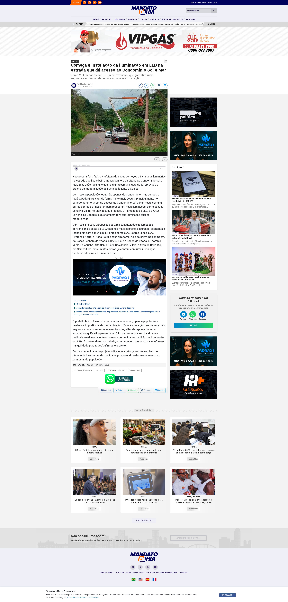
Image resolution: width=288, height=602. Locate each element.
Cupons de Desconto (173, 19)
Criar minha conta (187, 538)
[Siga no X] (95, 2)
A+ (165, 159)
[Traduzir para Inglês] (140, 579)
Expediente (138, 573)
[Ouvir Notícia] (76, 169)
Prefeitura (135, 370)
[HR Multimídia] (193, 112)
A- (157, 159)
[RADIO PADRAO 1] (193, 145)
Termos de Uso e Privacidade (159, 573)
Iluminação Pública (83, 370)
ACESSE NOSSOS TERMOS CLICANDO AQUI (83, 598)
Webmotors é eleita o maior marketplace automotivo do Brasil (87, 24)
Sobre (111, 573)
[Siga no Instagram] (89, 2)
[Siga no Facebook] (84, 2)
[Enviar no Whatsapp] (152, 85)
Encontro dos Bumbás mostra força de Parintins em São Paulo (143, 24)
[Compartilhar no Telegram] (159, 85)
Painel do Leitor (123, 573)
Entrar (77, 2)
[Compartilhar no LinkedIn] (165, 85)
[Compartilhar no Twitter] (146, 85)
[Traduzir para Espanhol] (147, 579)
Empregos (121, 19)
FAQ (176, 573)
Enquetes (190, 19)
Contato (155, 19)
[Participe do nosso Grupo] (119, 379)
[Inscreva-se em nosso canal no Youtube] (155, 567)
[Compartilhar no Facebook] (140, 85)
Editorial (107, 19)
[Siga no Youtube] (100, 2)
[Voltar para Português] (133, 579)
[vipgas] (144, 41)
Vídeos (144, 19)
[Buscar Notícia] (214, 10)
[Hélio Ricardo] (193, 384)
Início (97, 19)
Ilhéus (100, 370)
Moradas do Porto (117, 370)
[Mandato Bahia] (144, 11)
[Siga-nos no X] (147, 567)
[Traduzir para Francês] (154, 579)
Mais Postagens (144, 520)
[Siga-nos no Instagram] (140, 567)
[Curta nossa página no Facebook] (132, 567)
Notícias (133, 19)
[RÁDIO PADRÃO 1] (193, 351)
